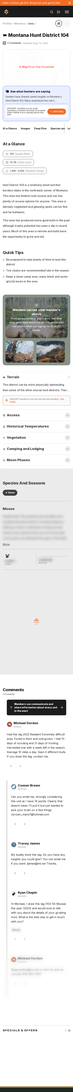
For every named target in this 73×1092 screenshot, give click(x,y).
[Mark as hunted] (66, 23)
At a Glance (10, 128)
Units (31, 23)
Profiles (7, 23)
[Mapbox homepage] (11, 81)
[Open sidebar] (67, 12)
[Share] (58, 23)
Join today (58, 111)
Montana (20, 23)
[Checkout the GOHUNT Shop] (58, 12)
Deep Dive (40, 128)
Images (25, 128)
